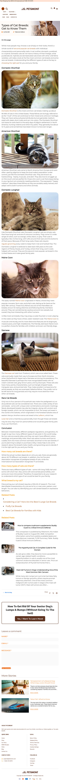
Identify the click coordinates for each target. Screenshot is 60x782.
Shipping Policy (34, 740)
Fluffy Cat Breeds (14, 506)
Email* (5, 643)
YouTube (32, 763)
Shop (3, 740)
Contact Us (4, 751)
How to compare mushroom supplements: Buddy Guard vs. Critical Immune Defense (37, 527)
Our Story (4, 742)
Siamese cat (9, 373)
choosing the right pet (10, 63)
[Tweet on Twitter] (53, 593)
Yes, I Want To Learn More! (30, 618)
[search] (6, 8)
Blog (3, 749)
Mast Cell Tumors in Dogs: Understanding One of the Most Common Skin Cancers (37, 571)
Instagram (32, 761)
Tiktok (31, 765)
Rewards (32, 749)
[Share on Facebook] (50, 593)
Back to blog (8, 592)
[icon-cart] (56, 9)
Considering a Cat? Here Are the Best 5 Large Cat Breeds (29, 502)
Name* (5, 636)
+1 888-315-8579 (8, 761)
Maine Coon (52, 319)
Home (3, 738)
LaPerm (41, 415)
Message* (7, 650)
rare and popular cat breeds (24, 48)
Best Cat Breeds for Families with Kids (23, 510)
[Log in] (54, 8)
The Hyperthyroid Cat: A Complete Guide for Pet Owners (37, 549)
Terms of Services (34, 742)
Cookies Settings (34, 747)
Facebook (32, 758)
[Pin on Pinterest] (56, 593)
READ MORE (34, 692)
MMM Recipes (5, 744)
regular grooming (9, 244)
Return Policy (33, 738)
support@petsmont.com (10, 758)
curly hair (5, 419)
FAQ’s (3, 747)
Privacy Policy (33, 744)
